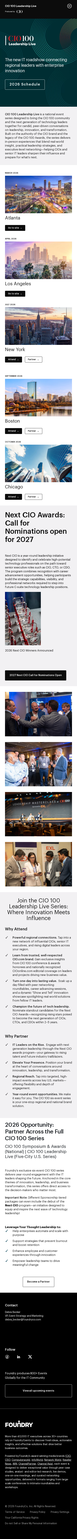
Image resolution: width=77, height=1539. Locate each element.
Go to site (13, 228)
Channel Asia (44, 1464)
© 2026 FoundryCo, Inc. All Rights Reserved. (30, 1506)
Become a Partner (38, 1282)
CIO (68, 1456)
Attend (12, 359)
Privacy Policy (37, 1512)
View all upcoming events (38, 1391)
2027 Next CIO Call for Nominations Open (35, 675)
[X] (30, 1358)
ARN (15, 1464)
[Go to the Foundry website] (19, 1423)
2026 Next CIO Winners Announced (29, 650)
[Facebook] (7, 1358)
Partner (32, 359)
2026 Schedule (24, 84)
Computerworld (21, 1460)
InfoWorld (37, 1460)
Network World (52, 1460)
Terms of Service (15, 1512)
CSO (7, 1460)
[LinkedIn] (18, 1358)
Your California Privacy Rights (21, 1518)
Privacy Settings (60, 1512)
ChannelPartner (27, 1464)
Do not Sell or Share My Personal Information (31, 1523)
